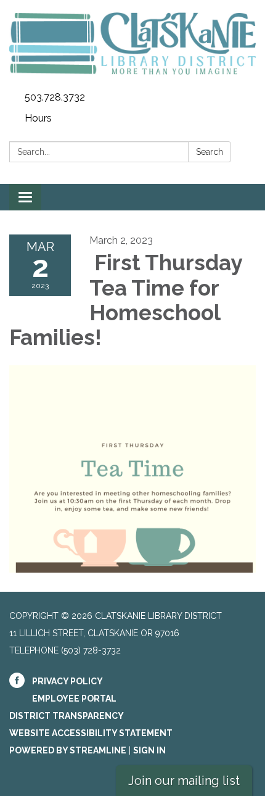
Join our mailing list (184, 780)
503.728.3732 (55, 97)
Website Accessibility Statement (91, 733)
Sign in (149, 750)
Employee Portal (74, 698)
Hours (38, 118)
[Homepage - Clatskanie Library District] (132, 43)
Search (209, 152)
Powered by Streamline (67, 750)
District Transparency (66, 716)
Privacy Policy (67, 681)
